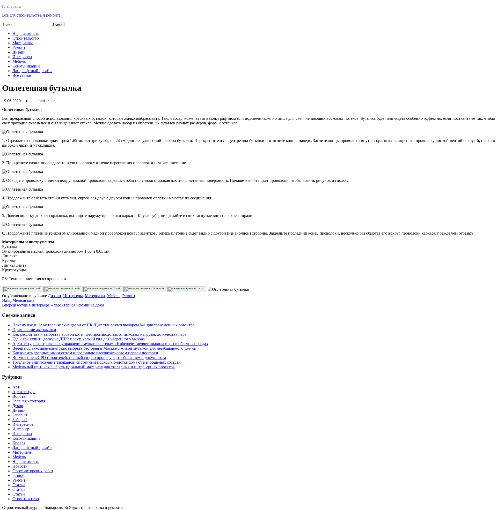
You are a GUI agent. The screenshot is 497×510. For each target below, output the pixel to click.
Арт (15, 387)
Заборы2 (19, 419)
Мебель (19, 61)
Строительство (25, 38)
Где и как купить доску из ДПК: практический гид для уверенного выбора (78, 339)
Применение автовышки (34, 329)
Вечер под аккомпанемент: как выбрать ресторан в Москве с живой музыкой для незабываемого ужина (104, 348)
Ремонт (18, 47)
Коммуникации (26, 66)
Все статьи (21, 75)
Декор (17, 405)
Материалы (22, 43)
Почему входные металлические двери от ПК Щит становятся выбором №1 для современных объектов (103, 325)
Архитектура (23, 391)
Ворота (18, 396)
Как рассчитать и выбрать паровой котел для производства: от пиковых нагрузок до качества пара (99, 334)
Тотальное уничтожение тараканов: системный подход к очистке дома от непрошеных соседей (96, 362)
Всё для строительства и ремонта (31, 15)
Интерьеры (22, 57)
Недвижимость (25, 33)
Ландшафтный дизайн (32, 71)
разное (18, 475)
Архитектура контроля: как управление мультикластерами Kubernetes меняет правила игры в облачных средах (110, 343)
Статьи (18, 485)
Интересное (22, 424)
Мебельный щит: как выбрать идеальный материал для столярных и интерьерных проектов (93, 367)
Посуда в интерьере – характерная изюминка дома (53, 305)
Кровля (18, 443)
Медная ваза (18, 300)
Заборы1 (19, 415)
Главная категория (28, 401)
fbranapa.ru (11, 6)
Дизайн (19, 52)
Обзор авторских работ (32, 471)
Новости (20, 466)
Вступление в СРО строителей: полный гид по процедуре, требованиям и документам (89, 357)
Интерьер (20, 429)
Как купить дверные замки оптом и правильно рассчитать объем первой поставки (85, 353)
